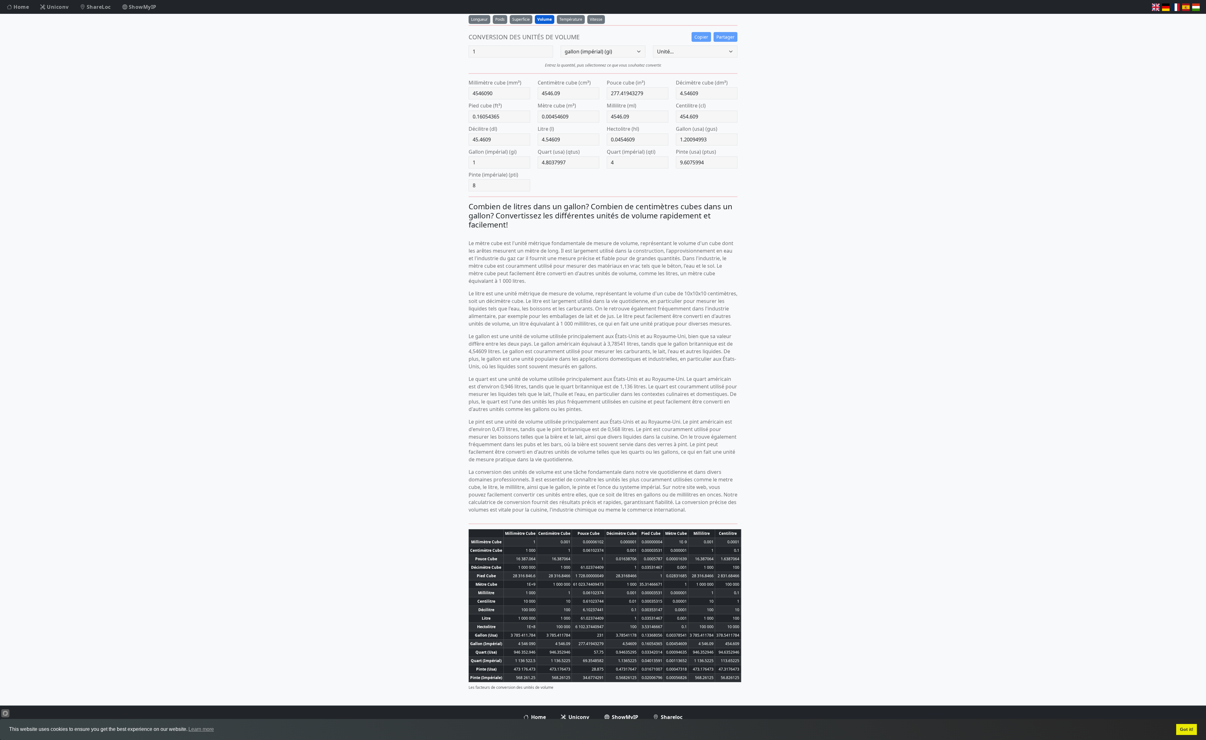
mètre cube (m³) (557, 105)
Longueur (479, 19)
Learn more (201, 729)
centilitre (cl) (691, 105)
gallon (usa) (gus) (696, 128)
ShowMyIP (141, 6)
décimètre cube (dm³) (702, 82)
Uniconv (57, 6)
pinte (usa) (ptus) (696, 151)
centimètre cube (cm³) (564, 82)
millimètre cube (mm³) (495, 82)
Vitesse (596, 19)
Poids (500, 19)
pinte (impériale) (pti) (493, 174)
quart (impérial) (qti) (631, 151)
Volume (544, 19)
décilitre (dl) (483, 128)
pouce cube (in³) (626, 82)
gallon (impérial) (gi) (493, 151)
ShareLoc (98, 6)
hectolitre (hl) (623, 128)
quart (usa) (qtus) (559, 151)
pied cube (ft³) (485, 105)
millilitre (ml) (621, 105)
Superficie (521, 19)
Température (570, 19)
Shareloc (671, 717)
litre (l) (546, 128)
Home (20, 6)
